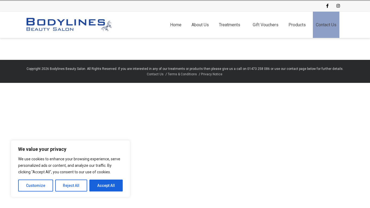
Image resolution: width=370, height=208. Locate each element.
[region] (70, 168)
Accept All (106, 185)
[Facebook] (327, 6)
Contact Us (326, 24)
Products (297, 24)
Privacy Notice (211, 74)
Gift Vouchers (265, 24)
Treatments (229, 24)
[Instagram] (338, 6)
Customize (35, 185)
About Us (200, 24)
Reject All (71, 185)
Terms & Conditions (182, 74)
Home (175, 24)
